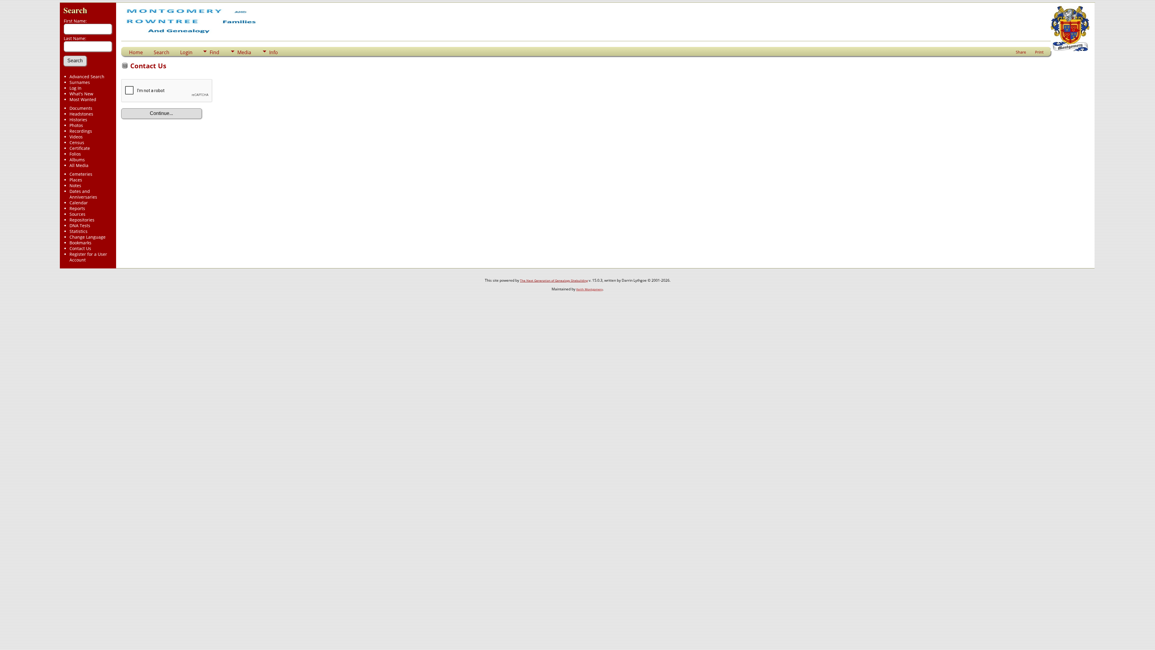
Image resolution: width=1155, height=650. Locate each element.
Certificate (79, 148)
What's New (81, 94)
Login (186, 52)
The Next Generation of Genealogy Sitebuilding (554, 280)
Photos (76, 125)
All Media (78, 165)
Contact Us (80, 248)
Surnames (79, 82)
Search (75, 10)
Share (1021, 52)
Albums (77, 159)
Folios (75, 154)
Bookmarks (80, 243)
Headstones (81, 114)
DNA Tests (79, 225)
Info (273, 52)
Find (214, 52)
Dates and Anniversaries (83, 194)
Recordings (80, 131)
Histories (78, 119)
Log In (75, 88)
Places (75, 180)
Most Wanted (82, 99)
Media (244, 52)
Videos (76, 137)
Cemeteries (80, 174)
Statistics (78, 231)
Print (1039, 52)
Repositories (81, 220)
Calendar (78, 203)
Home (136, 52)
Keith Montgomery (589, 289)
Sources (77, 214)
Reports (77, 208)
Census (76, 142)
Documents (80, 108)
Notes (75, 185)
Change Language (87, 237)
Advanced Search (86, 76)
